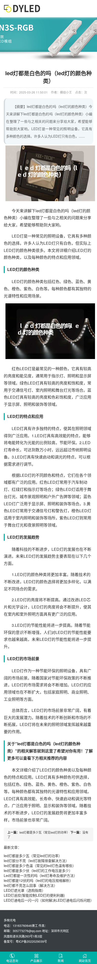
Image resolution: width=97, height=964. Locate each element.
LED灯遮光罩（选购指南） (24, 890)
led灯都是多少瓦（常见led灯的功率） (44, 832)
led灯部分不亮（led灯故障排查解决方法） (36, 860)
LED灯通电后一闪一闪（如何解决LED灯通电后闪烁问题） (49, 900)
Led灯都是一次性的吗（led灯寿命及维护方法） (40, 875)
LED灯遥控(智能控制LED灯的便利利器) (34, 895)
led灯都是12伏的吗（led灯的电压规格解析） (38, 880)
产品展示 (36, 961)
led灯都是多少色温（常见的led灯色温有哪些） (40, 865)
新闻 (61, 961)
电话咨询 (12, 961)
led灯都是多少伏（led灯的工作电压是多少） (38, 870)
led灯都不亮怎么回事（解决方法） (30, 885)
